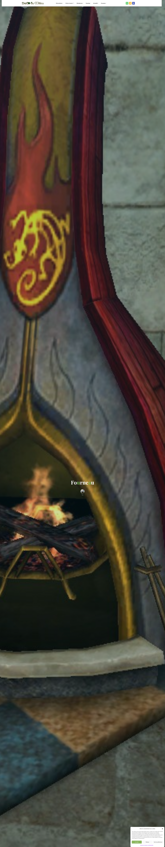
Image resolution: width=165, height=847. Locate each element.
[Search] (127, 3)
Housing (88, 3)
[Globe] (133, 3)
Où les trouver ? (69, 3)
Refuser (147, 842)
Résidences (80, 3)
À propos (103, 3)
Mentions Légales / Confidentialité (146, 845)
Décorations (59, 3)
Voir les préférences (158, 842)
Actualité (95, 3)
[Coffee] (130, 3)
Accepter (137, 842)
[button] (162, 828)
